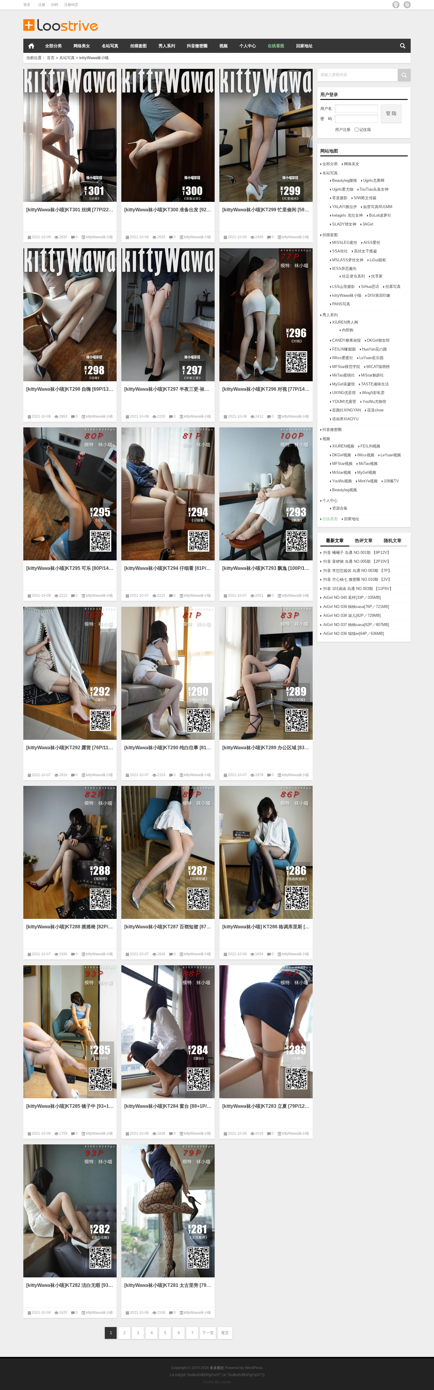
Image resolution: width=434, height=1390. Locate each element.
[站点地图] (395, 4)
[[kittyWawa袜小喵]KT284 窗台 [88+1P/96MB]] (168, 1031)
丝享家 (377, 276)
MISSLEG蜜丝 (344, 242)
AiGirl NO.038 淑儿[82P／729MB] (352, 615)
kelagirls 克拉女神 (347, 215)
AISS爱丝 (371, 242)
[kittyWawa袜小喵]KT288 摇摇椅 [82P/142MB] (70, 926)
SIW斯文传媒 (365, 198)
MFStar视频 (342, 463)
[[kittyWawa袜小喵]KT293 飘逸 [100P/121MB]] (266, 493)
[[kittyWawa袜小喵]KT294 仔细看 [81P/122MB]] (168, 493)
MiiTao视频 (368, 463)
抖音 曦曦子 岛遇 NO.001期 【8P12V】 (357, 552)
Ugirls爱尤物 (342, 189)
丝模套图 (138, 45)
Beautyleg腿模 (344, 180)
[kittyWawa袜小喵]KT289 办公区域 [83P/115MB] (266, 747)
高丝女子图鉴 (365, 251)
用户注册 (342, 129)
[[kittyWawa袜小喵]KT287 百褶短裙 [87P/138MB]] (168, 852)
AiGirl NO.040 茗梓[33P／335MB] (352, 597)
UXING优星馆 (344, 392)
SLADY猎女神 (344, 224)
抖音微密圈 (197, 45)
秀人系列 (167, 45)
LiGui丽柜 (378, 260)
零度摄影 (339, 198)
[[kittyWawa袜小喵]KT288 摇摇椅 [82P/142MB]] (70, 852)
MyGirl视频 (366, 472)
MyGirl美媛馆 (343, 384)
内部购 (347, 330)
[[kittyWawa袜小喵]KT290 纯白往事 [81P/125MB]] (168, 673)
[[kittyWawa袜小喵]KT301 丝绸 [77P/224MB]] (70, 135)
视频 (223, 45)
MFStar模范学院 (346, 366)
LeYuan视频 (391, 455)
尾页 (225, 1333)
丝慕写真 (393, 286)
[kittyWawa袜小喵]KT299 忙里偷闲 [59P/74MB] (266, 209)
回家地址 (304, 45)
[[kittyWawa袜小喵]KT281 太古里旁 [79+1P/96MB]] (168, 1210)
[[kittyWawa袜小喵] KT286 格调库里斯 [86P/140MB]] (266, 852)
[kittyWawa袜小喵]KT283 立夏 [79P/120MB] (266, 1106)
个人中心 (247, 45)
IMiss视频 (365, 455)
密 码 (326, 118)
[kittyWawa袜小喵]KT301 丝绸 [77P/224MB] (70, 209)
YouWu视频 (342, 481)
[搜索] (403, 46)
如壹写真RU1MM (377, 207)
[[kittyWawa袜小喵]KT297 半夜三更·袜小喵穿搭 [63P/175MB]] (168, 314)
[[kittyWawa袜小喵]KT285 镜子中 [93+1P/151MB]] (70, 1031)
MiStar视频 (341, 472)
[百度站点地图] (407, 4)
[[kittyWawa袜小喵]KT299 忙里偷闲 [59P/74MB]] (266, 135)
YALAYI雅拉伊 (344, 207)
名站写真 (110, 45)
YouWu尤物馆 (374, 401)
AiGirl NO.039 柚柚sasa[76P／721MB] (356, 606)
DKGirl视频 (341, 455)
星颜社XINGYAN (346, 410)
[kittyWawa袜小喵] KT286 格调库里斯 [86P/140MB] (266, 926)
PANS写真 (341, 304)
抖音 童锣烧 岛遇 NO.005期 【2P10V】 (357, 561)
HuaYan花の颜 (374, 349)
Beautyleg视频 (344, 490)
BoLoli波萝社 (380, 215)
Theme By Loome (217, 1382)
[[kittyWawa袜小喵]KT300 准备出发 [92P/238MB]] (168, 135)
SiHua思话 (370, 286)
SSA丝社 (340, 251)
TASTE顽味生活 (375, 384)
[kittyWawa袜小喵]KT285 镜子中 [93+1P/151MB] (70, 1106)
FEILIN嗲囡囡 (344, 349)
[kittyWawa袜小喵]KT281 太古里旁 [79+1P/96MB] (168, 1285)
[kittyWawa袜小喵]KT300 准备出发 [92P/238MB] (168, 209)
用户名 (326, 108)
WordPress (254, 1368)
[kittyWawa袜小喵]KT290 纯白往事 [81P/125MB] (168, 747)
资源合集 (339, 508)
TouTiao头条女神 (374, 189)
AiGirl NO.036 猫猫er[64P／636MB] (353, 633)
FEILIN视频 (370, 446)
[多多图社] (61, 17)
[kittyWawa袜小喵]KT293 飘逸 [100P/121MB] (266, 568)
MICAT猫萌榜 (378, 366)
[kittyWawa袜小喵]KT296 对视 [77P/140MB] (266, 389)
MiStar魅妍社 (372, 375)
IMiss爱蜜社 (342, 358)
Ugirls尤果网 (373, 180)
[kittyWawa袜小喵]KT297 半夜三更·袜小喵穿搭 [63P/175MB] (168, 389)
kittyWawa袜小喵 (346, 295)
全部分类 (53, 45)
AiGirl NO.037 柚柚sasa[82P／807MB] (356, 624)
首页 (31, 46)
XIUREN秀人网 (345, 322)
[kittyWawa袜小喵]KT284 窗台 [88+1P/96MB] (168, 1106)
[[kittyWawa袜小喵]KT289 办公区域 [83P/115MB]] (266, 673)
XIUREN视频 (343, 446)
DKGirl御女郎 (378, 340)
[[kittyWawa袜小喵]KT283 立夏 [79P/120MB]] (266, 1031)
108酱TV (391, 481)
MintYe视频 (368, 481)
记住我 (365, 129)
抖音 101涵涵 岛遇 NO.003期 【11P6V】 (358, 588)
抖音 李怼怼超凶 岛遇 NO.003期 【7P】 (357, 570)
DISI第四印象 (379, 295)
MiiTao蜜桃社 (343, 375)
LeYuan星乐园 (371, 358)
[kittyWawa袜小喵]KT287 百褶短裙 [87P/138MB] (168, 926)
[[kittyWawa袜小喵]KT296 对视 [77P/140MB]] (266, 314)
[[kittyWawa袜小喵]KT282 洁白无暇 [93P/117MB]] (70, 1210)
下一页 (208, 1333)
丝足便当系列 (353, 276)
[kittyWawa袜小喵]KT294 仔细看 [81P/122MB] (168, 568)
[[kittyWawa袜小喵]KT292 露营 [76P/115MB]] (70, 673)
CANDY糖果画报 (346, 340)
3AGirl (368, 224)
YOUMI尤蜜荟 (344, 401)
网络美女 (82, 45)
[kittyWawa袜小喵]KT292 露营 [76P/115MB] (70, 747)
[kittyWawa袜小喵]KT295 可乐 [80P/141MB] (70, 568)
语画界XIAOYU (345, 419)
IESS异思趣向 (344, 268)
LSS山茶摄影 (343, 286)
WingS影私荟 (373, 392)
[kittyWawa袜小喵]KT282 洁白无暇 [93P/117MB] (70, 1285)
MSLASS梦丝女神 (347, 260)
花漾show (375, 410)
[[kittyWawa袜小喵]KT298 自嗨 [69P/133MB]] (70, 314)
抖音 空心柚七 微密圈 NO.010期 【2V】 (357, 579)
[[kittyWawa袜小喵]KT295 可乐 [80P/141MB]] (70, 493)
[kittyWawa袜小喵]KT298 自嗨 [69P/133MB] (70, 389)
